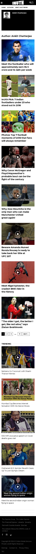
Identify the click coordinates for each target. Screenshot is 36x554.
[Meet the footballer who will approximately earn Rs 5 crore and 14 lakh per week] (18, 50)
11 (19, 334)
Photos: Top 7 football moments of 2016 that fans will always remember (17, 138)
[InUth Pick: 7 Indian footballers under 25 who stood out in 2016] (18, 86)
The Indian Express (22, 519)
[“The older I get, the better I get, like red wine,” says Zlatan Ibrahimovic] (18, 308)
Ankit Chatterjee (19, 13)
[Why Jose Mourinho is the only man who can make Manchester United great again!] (18, 195)
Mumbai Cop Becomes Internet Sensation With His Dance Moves (16, 404)
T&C (3, 551)
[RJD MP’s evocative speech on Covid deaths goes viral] (18, 422)
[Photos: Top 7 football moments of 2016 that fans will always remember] (18, 121)
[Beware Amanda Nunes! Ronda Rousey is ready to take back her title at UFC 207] (18, 234)
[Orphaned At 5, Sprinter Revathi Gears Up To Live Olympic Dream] (18, 454)
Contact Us (13, 548)
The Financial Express (9, 522)
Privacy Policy (24, 548)
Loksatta (21, 522)
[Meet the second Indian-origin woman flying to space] (18, 486)
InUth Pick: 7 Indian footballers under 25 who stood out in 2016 (16, 102)
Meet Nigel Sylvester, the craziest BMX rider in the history (15, 288)
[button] (32, 2)
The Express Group (8, 519)
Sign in (32, 2)
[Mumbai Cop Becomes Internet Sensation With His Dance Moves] (18, 389)
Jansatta (28, 522)
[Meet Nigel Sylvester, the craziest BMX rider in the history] (18, 272)
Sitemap (24, 525)
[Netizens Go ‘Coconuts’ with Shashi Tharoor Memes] (18, 357)
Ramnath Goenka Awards (11, 525)
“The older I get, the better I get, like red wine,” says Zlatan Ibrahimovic (17, 324)
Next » (25, 334)
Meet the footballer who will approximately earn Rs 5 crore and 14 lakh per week (18, 67)
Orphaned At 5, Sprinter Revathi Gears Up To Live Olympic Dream (18, 469)
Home (3, 7)
